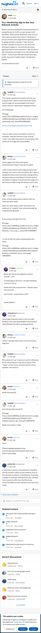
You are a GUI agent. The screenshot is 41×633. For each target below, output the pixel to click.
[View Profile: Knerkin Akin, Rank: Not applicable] (4, 465)
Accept (33, 629)
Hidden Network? (12, 536)
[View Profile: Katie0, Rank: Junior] (4, 16)
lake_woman (19, 526)
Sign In (36, 3)
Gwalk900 (10, 92)
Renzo (18, 591)
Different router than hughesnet (19, 588)
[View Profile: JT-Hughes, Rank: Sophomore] (6, 269)
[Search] (23, 3)
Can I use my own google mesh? (18, 571)
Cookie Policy (18, 622)
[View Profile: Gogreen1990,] (4, 598)
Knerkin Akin (11, 464)
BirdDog (10, 156)
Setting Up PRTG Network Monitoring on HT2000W (21, 514)
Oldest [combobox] (35, 76)
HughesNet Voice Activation (16, 530)
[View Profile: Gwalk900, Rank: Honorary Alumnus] (4, 93)
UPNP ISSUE (11, 580)
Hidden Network (11, 522)
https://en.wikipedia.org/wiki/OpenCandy (17, 126)
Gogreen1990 (20, 599)
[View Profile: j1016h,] (4, 573)
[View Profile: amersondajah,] (4, 581)
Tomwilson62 (19, 540)
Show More (21, 605)
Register (29, 3)
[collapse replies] (20, 90)
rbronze (20, 566)
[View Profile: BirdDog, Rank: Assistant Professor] (4, 158)
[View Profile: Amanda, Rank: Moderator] (4, 388)
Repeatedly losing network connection (20, 544)
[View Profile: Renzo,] (4, 589)
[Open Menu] (37, 9)
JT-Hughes (12, 268)
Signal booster (12, 563)
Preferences (10, 629)
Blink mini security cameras (17, 596)
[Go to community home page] (10, 3)
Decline (22, 629)
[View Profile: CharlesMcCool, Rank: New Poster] (4, 314)
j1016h (18, 574)
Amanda (10, 386)
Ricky (16, 532)
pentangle (18, 547)
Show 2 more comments (10, 495)
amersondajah (20, 582)
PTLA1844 (18, 518)
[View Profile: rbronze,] (4, 565)
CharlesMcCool (12, 313)
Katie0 (10, 15)
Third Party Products (10, 10)
